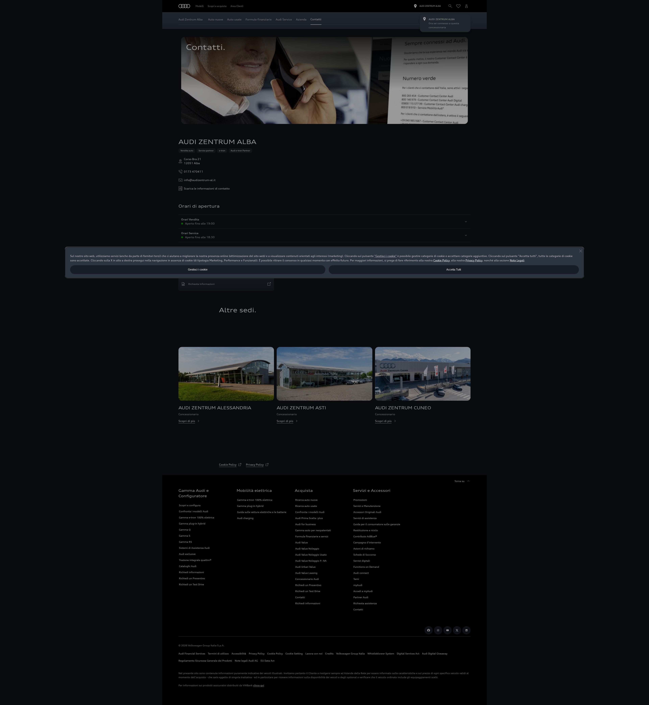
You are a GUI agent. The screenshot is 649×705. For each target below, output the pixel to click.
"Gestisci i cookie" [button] (385, 256)
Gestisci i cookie (198, 269)
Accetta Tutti (453, 269)
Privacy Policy (473, 260)
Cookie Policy (441, 260)
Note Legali (517, 260)
